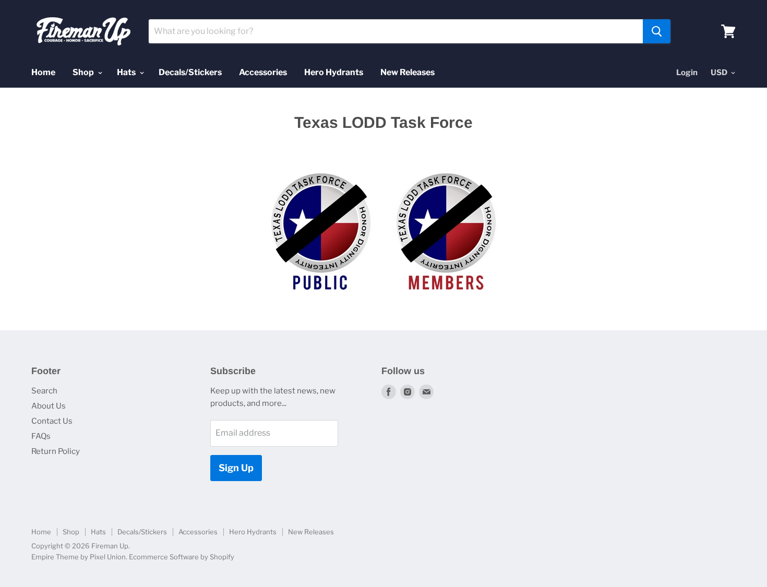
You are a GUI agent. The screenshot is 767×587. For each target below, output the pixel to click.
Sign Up (236, 467)
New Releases (407, 72)
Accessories (263, 72)
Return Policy (55, 451)
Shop (84, 72)
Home (43, 72)
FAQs (41, 436)
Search (44, 391)
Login (687, 72)
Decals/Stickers (190, 72)
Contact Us (52, 421)
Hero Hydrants (333, 72)
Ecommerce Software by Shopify (181, 557)
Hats (127, 72)
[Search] (656, 31)
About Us (48, 406)
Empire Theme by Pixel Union (78, 557)
